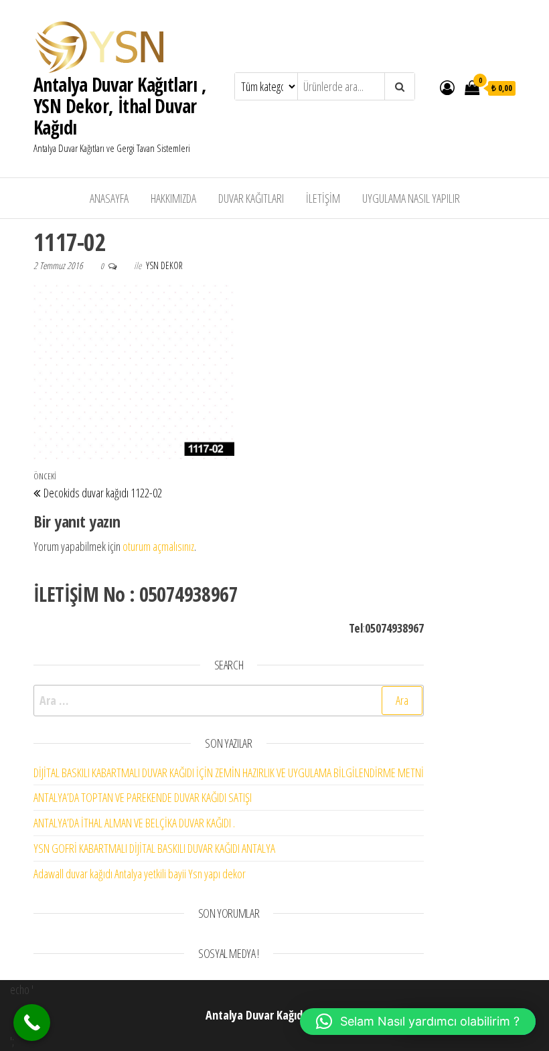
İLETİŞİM (323, 198)
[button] (418, 1021)
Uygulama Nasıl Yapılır (411, 198)
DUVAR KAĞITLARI (251, 198)
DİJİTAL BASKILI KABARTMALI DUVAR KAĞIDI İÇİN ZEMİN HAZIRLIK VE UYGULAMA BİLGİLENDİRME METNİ (228, 772)
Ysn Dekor (164, 265)
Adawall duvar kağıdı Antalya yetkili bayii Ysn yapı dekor (139, 874)
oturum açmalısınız (158, 546)
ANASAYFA (109, 198)
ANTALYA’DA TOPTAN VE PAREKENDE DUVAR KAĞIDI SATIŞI (142, 797)
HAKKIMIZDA (173, 198)
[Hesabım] (447, 87)
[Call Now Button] (31, 1022)
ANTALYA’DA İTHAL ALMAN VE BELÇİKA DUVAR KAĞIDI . (134, 823)
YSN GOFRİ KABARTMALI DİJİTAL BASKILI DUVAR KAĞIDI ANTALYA (154, 848)
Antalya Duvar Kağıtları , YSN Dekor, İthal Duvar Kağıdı (119, 106)
